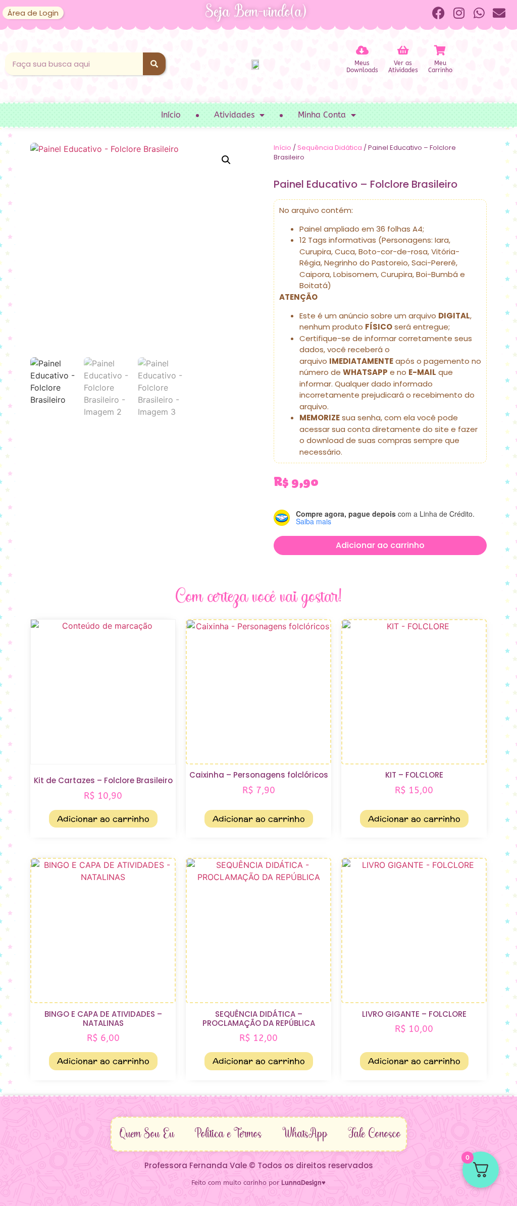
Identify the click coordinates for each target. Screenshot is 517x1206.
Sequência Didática (329, 147)
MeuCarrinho (440, 67)
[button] (226, 160)
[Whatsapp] (479, 13)
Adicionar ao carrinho (380, 545)
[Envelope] (499, 13)
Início (171, 115)
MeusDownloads (362, 67)
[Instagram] (459, 13)
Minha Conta (322, 115)
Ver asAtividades (403, 67)
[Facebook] (439, 13)
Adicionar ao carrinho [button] (103, 818)
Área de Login (33, 13)
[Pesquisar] (154, 63)
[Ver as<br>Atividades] (403, 50)
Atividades (234, 115)
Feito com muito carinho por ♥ (258, 1182)
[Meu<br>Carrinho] (440, 50)
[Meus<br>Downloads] (362, 50)
